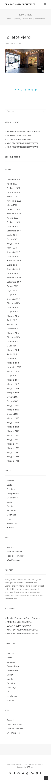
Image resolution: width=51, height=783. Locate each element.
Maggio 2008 (13, 393)
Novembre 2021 (14, 214)
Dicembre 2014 (13, 337)
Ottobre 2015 (12, 329)
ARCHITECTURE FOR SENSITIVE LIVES (22, 144)
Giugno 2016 (12, 312)
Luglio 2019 (12, 235)
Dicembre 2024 (13, 193)
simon (20, 44)
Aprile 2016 (12, 320)
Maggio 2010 (13, 384)
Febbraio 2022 (13, 210)
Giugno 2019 (12, 239)
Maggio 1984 (13, 461)
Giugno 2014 (12, 346)
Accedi (10, 548)
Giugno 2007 (12, 401)
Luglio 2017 (12, 291)
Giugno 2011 (12, 376)
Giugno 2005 (12, 414)
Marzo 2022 (12, 205)
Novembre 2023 (14, 201)
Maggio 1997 (13, 448)
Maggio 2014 (13, 350)
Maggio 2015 (13, 333)
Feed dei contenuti (15, 552)
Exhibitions (11, 511)
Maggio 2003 (13, 427)
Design (10, 502)
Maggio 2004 (13, 423)
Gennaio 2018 (13, 269)
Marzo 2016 (12, 325)
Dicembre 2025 (13, 180)
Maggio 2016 (13, 316)
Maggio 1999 (13, 444)
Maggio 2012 (13, 372)
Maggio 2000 (13, 440)
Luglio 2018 (12, 265)
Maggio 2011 (13, 380)
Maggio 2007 (13, 406)
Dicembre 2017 (13, 274)
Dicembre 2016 (13, 303)
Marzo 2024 (12, 197)
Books (9, 485)
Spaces (17, 19)
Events (10, 506)
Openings (11, 515)
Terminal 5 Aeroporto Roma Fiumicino (23, 132)
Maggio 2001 (13, 436)
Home (8, 19)
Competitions (13, 494)
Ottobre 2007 (12, 397)
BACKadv (30, 767)
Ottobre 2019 (12, 227)
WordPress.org (13, 560)
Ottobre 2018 (12, 257)
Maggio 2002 (13, 431)
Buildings (11, 489)
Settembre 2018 (14, 261)
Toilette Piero (27, 19)
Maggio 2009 (13, 389)
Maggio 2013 (13, 363)
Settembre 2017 (14, 282)
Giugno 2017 (12, 295)
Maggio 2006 (13, 410)
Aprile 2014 (12, 355)
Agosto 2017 (12, 286)
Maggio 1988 (13, 457)
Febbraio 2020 (13, 222)
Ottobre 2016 (12, 308)
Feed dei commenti (15, 556)
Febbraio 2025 (13, 188)
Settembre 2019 (14, 231)
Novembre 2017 (14, 278)
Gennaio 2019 (13, 252)
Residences (12, 524)
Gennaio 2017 (13, 299)
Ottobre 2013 (12, 359)
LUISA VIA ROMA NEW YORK (19, 140)
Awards (10, 481)
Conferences (12, 498)
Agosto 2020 (12, 218)
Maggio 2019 (13, 244)
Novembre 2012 (14, 367)
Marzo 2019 (12, 248)
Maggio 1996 (13, 453)
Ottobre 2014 (12, 342)
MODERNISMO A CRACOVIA (19, 136)
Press (9, 519)
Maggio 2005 (13, 418)
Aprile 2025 (12, 184)
